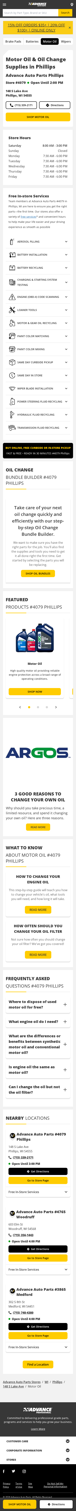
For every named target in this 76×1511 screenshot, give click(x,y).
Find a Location (38, 1364)
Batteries (32, 41)
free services (28, 216)
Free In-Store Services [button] (23, 1192)
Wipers (66, 41)
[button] (38, 241)
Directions (57, 105)
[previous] (20, 707)
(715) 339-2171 (24, 105)
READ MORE (38, 827)
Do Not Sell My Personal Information (55, 1485)
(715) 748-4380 (23, 1313)
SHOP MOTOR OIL (38, 117)
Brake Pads (13, 41)
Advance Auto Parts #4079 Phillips (41, 1137)
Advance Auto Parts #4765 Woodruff (41, 1214)
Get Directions (40, 1171)
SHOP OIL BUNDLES (38, 573)
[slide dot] (29, 707)
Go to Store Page (38, 1180)
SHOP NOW (35, 691)
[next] (56, 707)
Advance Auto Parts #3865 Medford (41, 1292)
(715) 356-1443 (23, 1235)
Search (65, 12)
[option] (35, 657)
